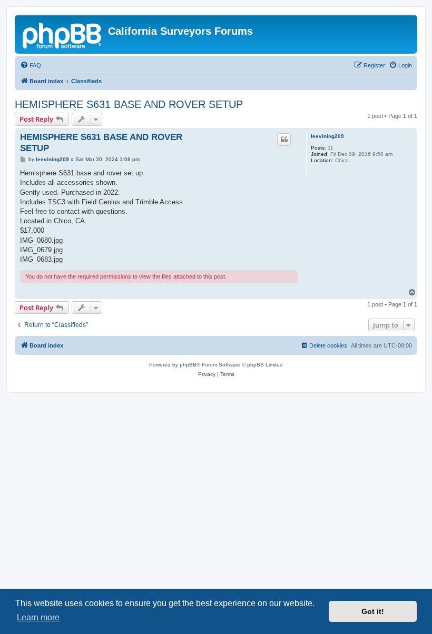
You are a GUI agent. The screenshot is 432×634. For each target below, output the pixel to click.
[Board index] (62, 34)
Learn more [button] (38, 617)
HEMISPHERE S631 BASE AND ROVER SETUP (129, 104)
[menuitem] (30, 65)
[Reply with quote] (284, 139)
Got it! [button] (372, 611)
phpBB (188, 365)
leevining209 (327, 136)
